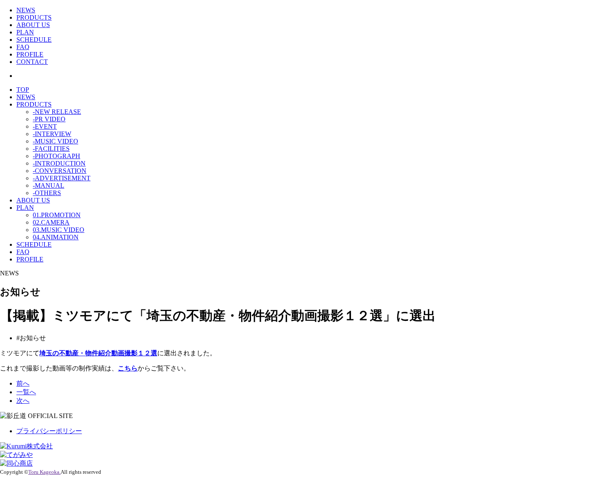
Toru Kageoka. (44, 472)
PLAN (25, 32)
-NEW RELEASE (57, 111)
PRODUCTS (34, 17)
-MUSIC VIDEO (55, 141)
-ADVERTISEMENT (62, 178)
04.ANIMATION (56, 237)
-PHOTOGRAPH (56, 155)
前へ (22, 383)
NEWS (25, 10)
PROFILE (29, 54)
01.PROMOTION (57, 214)
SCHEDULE (34, 39)
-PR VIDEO (49, 119)
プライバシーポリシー (49, 430)
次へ (22, 400)
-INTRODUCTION (59, 163)
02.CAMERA (51, 222)
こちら (128, 368)
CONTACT (32, 61)
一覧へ (26, 392)
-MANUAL (48, 185)
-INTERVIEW (52, 133)
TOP (22, 89)
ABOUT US (33, 24)
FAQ (22, 46)
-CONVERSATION (59, 170)
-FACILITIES (51, 148)
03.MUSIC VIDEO (58, 229)
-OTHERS (47, 192)
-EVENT (45, 126)
